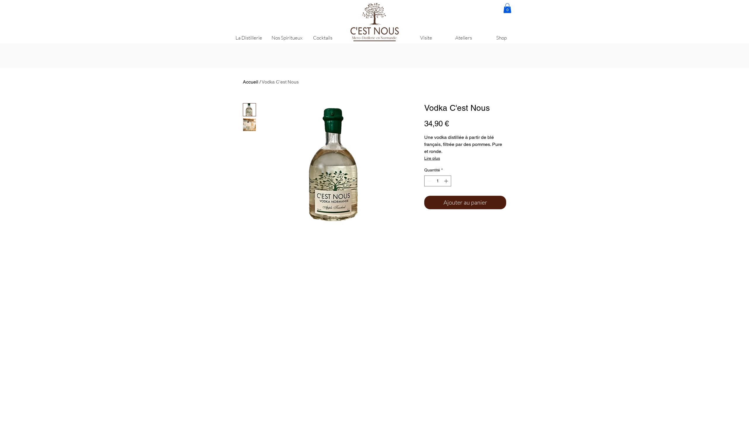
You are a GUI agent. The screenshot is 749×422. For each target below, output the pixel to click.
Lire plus (432, 158)
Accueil (250, 82)
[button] (507, 8)
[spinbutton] (437, 181)
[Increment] (446, 181)
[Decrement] (428, 181)
